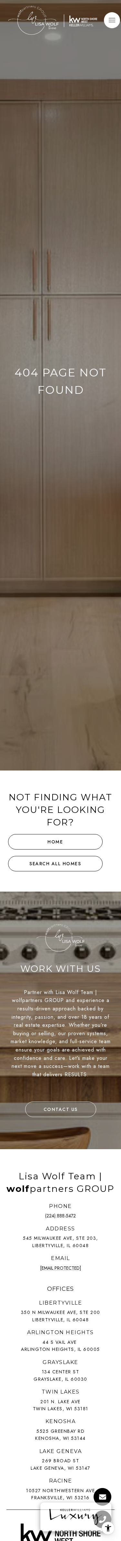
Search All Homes (55, 863)
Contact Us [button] (61, 1109)
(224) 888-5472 (60, 1215)
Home (55, 842)
